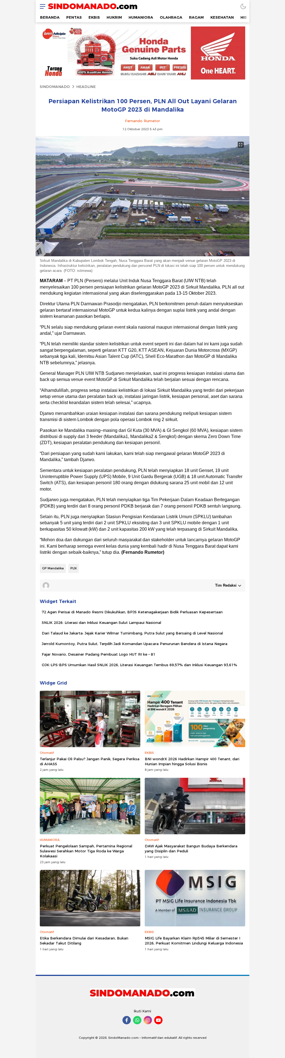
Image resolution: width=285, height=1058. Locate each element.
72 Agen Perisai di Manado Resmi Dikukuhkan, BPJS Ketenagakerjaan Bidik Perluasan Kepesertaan (132, 612)
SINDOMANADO (55, 86)
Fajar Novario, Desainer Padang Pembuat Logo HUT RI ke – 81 (98, 654)
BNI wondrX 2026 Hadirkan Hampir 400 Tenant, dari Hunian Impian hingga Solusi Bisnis (192, 761)
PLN (73, 568)
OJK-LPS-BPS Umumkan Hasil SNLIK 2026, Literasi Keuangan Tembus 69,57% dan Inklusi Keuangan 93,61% (139, 665)
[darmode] (243, 6)
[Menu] (41, 6)
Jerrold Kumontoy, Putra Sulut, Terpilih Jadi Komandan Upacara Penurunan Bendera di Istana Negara (134, 643)
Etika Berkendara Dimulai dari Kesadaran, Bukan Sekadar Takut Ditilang (84, 940)
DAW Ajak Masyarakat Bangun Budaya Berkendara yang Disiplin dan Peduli (191, 848)
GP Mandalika (53, 568)
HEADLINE (86, 86)
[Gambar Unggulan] (142, 254)
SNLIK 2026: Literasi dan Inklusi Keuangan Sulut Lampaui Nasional (101, 622)
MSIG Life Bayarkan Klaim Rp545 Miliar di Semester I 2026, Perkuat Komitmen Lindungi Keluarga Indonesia (194, 940)
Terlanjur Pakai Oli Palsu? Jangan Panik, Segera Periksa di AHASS (89, 761)
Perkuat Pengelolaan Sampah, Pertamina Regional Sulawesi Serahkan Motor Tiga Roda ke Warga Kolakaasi (86, 851)
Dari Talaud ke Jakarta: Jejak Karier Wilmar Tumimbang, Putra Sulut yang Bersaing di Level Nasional (132, 633)
